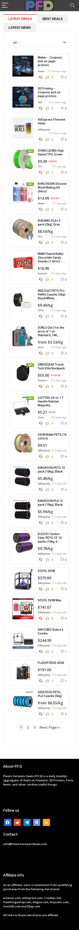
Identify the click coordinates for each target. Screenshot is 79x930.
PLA (40, 236)
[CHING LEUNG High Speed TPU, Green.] (23, 159)
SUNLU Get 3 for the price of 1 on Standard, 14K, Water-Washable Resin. (51, 335)
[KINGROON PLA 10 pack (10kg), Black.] (23, 509)
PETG (40, 310)
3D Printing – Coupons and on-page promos (50, 92)
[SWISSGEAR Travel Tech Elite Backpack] (23, 373)
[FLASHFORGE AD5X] (23, 671)
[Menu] (5, 5)
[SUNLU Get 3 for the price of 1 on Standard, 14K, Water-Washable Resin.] (23, 336)
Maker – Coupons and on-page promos (50, 61)
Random (42, 273)
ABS (40, 102)
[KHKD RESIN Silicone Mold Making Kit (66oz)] (23, 192)
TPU (40, 166)
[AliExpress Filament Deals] (23, 128)
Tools (41, 417)
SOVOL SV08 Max (49, 600)
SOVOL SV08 (46, 571)
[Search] (72, 5)
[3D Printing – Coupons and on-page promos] (23, 97)
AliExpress (44, 129)
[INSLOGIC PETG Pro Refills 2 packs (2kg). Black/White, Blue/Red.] (23, 299)
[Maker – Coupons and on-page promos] (23, 66)
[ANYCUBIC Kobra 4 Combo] (23, 638)
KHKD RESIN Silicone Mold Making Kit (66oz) (52, 187)
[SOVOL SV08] (23, 579)
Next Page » (50, 727)
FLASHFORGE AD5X (51, 662)
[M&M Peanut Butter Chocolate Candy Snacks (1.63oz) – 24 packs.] (23, 262)
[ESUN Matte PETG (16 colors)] (23, 443)
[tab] (20, 18)
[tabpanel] (39, 390)
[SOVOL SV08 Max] (23, 608)
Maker (41, 71)
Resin (41, 347)
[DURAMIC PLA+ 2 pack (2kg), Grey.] (23, 229)
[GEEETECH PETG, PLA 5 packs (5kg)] (23, 700)
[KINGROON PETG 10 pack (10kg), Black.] (23, 476)
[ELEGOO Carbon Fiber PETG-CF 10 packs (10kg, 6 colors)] (23, 542)
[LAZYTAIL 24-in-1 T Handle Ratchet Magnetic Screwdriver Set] (23, 406)
